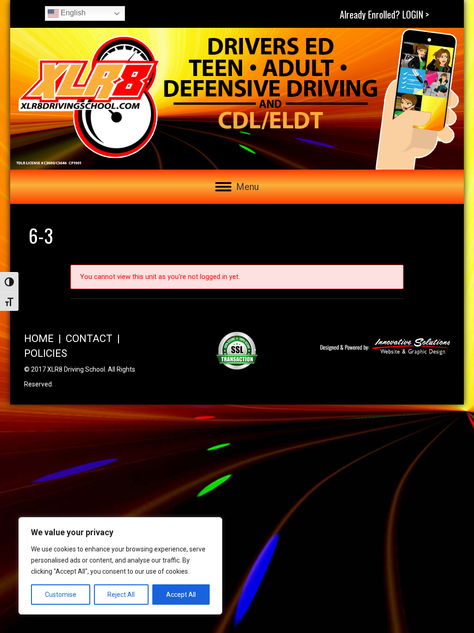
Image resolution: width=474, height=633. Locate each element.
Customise (60, 594)
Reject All (121, 594)
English (72, 13)
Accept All (181, 594)
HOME (39, 338)
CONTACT (89, 338)
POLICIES (45, 353)
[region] (120, 565)
